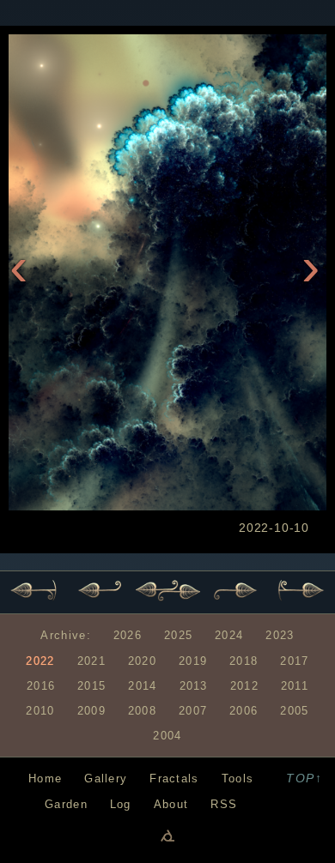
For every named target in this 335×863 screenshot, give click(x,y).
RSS (223, 804)
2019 (193, 661)
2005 (294, 710)
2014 (142, 685)
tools (237, 778)
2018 (243, 661)
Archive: (65, 635)
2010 (40, 710)
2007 (193, 710)
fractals (173, 778)
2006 (243, 710)
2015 (91, 685)
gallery (105, 778)
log (120, 804)
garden (66, 804)
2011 (294, 685)
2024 (229, 635)
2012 (244, 685)
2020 (142, 661)
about (171, 804)
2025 (178, 635)
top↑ (304, 778)
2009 (91, 710)
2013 (194, 685)
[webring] (167, 835)
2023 (279, 635)
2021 (91, 661)
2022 (40, 661)
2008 (142, 710)
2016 (41, 685)
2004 (167, 735)
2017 (294, 661)
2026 (127, 635)
